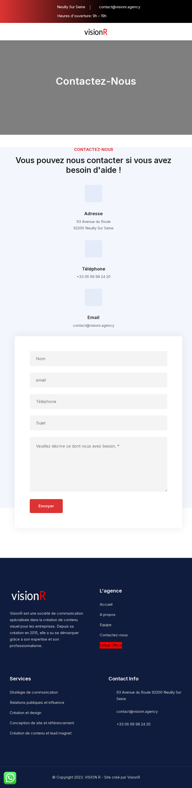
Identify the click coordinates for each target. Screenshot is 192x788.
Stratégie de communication (34, 692)
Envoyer (46, 506)
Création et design (25, 712)
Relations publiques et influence (37, 702)
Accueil (106, 604)
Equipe (106, 624)
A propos (108, 614)
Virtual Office (111, 645)
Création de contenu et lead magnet (41, 733)
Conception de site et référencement (42, 723)
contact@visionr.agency (137, 711)
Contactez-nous (114, 635)
